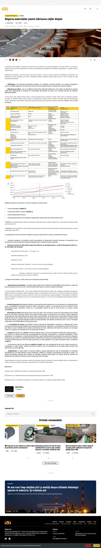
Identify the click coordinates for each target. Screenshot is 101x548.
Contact (20, 395)
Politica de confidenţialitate (52, 523)
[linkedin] (13, 60)
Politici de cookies (77, 523)
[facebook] (10, 60)
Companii (68, 522)
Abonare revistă (92, 523)
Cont (94, 522)
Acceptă (96, 545)
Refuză (88, 545)
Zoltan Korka (19, 387)
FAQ (85, 523)
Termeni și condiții (66, 523)
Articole (55, 522)
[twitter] (16, 60)
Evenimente (81, 522)
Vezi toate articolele (50, 463)
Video (74, 522)
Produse (61, 522)
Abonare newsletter (50, 509)
